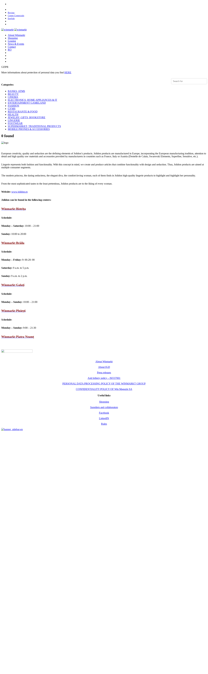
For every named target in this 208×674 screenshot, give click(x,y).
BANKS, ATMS (16, 91)
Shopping (13, 38)
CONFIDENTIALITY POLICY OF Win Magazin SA (104, 389)
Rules (104, 423)
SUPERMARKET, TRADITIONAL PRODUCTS (34, 126)
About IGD (104, 367)
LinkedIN (104, 418)
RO (10, 49)
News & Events (16, 44)
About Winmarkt (16, 35)
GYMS (11, 108)
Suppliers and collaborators (104, 407)
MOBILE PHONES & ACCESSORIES (29, 129)
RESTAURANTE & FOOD (23, 111)
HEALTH (13, 114)
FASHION (13, 105)
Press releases (104, 372)
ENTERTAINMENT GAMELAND (27, 102)
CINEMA (13, 97)
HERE (67, 72)
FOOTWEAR (15, 123)
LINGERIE (14, 120)
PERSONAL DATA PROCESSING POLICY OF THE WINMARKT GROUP (104, 383)
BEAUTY (13, 94)
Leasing (12, 41)
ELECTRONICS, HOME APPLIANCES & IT (32, 100)
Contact (12, 46)
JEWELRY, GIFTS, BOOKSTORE (26, 117)
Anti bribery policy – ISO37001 (104, 378)
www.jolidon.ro (19, 191)
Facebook (104, 412)
